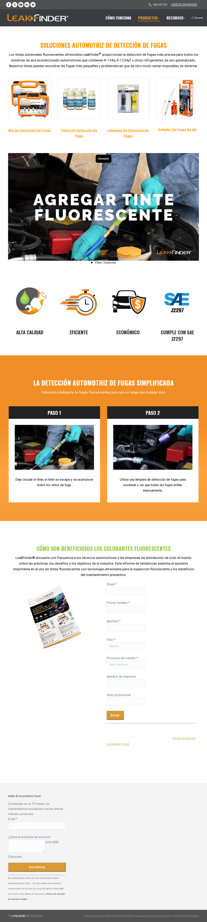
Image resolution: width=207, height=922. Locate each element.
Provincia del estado (122, 658)
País (111, 640)
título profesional (119, 695)
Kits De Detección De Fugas (29, 130)
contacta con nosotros (184, 4)
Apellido (113, 621)
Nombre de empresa (121, 677)
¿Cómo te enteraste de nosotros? (29, 837)
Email (111, 584)
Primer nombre (118, 603)
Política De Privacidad (186, 916)
